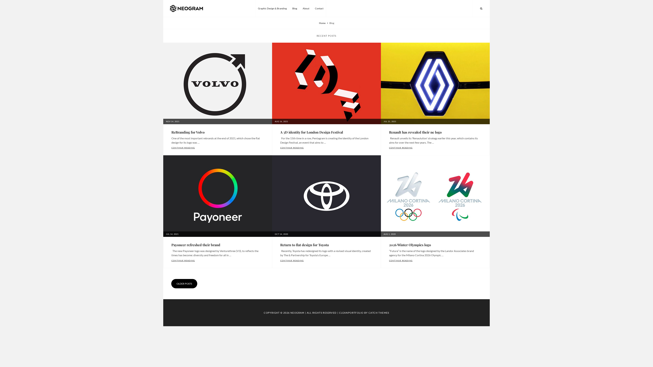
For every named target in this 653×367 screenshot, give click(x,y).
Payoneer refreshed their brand (195, 244)
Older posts (184, 283)
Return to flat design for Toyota (304, 244)
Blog (294, 8)
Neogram (297, 312)
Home (322, 23)
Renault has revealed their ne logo (415, 132)
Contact (319, 8)
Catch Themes (379, 312)
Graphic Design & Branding (272, 8)
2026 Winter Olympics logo (410, 244)
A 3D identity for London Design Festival (311, 132)
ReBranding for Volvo (188, 132)
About (306, 8)
